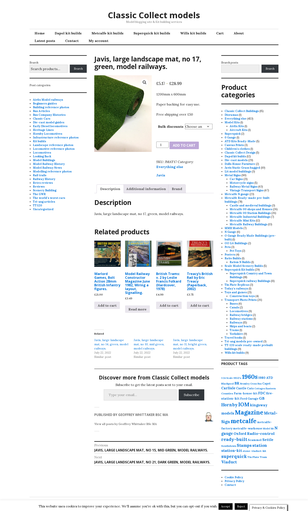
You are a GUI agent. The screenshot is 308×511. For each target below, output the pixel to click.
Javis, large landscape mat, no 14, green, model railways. (111, 344)
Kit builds (39, 141)
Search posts (229, 62)
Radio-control (261, 433)
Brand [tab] (177, 189)
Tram (263, 457)
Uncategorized (43, 209)
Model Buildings (44, 160)
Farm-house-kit (246, 393)
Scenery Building (44, 190)
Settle (267, 439)
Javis (160, 175)
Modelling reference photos (52, 171)
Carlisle (228, 388)
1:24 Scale (227, 378)
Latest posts (45, 41)
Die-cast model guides (48, 122)
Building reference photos (51, 107)
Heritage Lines (43, 130)
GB (262, 398)
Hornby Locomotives (47, 134)
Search (34, 62)
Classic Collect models (154, 15)
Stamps (244, 445)
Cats (250, 388)
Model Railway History (49, 164)
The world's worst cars (49, 198)
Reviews (39, 186)
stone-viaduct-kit (254, 450)
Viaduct (229, 461)
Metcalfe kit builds (107, 33)
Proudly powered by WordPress (130, 504)
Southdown (228, 445)
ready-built (234, 439)
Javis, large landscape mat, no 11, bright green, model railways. (190, 344)
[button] (144, 82)
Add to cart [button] (107, 305)
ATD (269, 378)
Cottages (259, 388)
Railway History (44, 179)
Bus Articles (41, 111)
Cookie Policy (234, 477)
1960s (250, 377)
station (259, 445)
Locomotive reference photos (54, 149)
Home (40, 33)
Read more (137, 309)
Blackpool (227, 383)
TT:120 (37, 205)
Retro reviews (43, 183)
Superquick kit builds (151, 33)
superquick (234, 456)
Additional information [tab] (146, 189)
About (239, 33)
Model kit (268, 428)
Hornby (229, 405)
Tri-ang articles (44, 201)
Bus (260, 383)
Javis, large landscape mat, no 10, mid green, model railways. (149, 344)
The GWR (39, 194)
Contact (72, 41)
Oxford (240, 433)
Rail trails (39, 175)
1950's (237, 377)
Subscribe (191, 395)
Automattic (191, 504)
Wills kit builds (193, 33)
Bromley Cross (248, 383)
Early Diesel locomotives (50, 126)
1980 (261, 378)
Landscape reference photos (53, 145)
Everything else (169, 167)
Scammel (255, 440)
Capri (266, 383)
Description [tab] (110, 189)
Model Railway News (47, 167)
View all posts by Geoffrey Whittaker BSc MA (125, 424)
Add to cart (184, 145)
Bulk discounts (170, 126)
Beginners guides (45, 103)
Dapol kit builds (68, 33)
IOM (243, 404)
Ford (243, 398)
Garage (253, 398)
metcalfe (243, 421)
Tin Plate (253, 457)
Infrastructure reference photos (56, 137)
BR (236, 383)
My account (98, 41)
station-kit (231, 450)
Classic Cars (41, 118)
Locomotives (42, 152)
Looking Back (42, 156)
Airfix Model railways (48, 100)
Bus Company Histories (49, 115)
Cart (220, 33)
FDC (261, 393)
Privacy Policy (234, 481)
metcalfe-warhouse (247, 428)
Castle (241, 388)
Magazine (249, 412)
